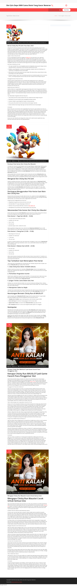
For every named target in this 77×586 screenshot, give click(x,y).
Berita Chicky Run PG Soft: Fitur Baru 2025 (21, 45)
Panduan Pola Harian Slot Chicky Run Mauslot (22, 164)
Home (56, 15)
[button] (60, 10)
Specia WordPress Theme (16, 582)
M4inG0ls (9, 42)
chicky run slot (37, 42)
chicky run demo (26, 42)
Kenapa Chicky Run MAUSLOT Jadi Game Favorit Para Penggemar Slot (24, 370)
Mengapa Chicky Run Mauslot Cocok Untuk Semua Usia (25, 496)
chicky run (15, 42)
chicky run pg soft (32, 42)
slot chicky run (43, 42)
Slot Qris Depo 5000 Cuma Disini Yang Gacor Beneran (28, 5)
